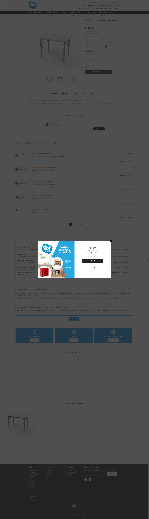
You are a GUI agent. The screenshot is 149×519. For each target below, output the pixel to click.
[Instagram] (94, 267)
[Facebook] (91, 267)
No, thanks (93, 271)
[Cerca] (111, 241)
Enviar (93, 261)
